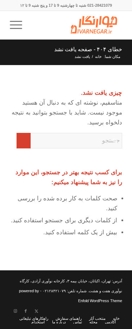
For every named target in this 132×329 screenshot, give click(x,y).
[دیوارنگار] (77, 25)
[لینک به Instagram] (15, 311)
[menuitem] (18, 25)
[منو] (18, 25)
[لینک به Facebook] (25, 311)
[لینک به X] (36, 311)
